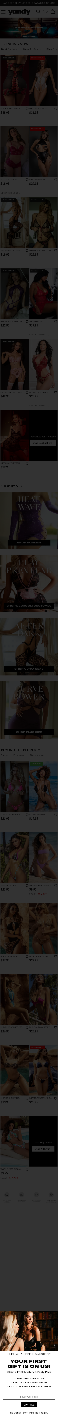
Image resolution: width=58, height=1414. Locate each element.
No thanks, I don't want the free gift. (29, 1412)
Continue (29, 1405)
